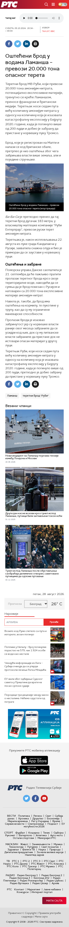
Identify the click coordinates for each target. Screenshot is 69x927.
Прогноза (15, 604)
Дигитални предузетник (18, 852)
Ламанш (12, 395)
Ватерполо (25, 835)
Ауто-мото (56, 835)
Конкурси (22, 892)
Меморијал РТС (47, 838)
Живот (24, 844)
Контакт (19, 889)
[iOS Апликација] (34, 724)
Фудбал (20, 832)
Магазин (11, 844)
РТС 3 (36, 861)
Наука (42, 849)
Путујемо (32, 846)
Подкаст (52, 823)
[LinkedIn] (26, 43)
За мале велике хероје (50, 852)
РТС (9, 889)
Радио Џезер (40, 883)
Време (56, 821)
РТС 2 (26, 861)
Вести (11, 815)
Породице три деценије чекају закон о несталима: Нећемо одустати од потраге (26, 698)
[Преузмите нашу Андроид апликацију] (34, 770)
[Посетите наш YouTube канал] (44, 798)
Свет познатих (50, 846)
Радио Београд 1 (27, 875)
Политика (24, 815)
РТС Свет (49, 861)
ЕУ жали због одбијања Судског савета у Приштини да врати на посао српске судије (23, 682)
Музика (58, 844)
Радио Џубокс (55, 880)
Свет (48, 815)
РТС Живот (38, 863)
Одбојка (59, 832)
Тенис (46, 832)
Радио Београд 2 (51, 875)
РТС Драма (21, 863)
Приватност (15, 913)
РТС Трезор (29, 866)
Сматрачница (36, 823)
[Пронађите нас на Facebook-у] (35, 798)
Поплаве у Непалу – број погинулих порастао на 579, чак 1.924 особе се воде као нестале (25, 650)
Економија (53, 818)
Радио (10, 875)
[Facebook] (8, 43)
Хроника (23, 818)
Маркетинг (33, 889)
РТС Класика (56, 863)
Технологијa (16, 846)
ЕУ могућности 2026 (44, 825)
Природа (55, 849)
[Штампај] (35, 43)
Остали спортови (23, 838)
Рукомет (10, 835)
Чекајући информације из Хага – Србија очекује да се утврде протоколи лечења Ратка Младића (25, 666)
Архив (55, 883)
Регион (37, 815)
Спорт (8, 832)
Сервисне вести (14, 823)
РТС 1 (15, 861)
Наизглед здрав (34, 854)
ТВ (8, 861)
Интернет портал (41, 892)
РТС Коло (13, 866)
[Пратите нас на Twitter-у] (26, 798)
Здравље (13, 849)
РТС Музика (47, 866)
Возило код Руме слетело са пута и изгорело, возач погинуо (25, 632)
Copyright (30, 913)
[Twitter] (17, 43)
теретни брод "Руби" (36, 395)
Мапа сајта (54, 900)
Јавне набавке (52, 889)
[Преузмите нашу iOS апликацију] (34, 760)
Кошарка (33, 832)
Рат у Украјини (40, 821)
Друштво (37, 818)
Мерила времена (18, 821)
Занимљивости (41, 844)
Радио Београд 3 (19, 877)
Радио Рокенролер (31, 880)
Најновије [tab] (11, 614)
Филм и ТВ (28, 849)
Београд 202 (41, 877)
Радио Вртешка (19, 883)
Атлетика (41, 835)
